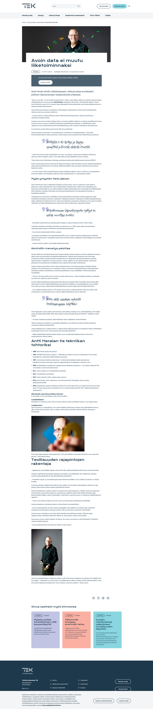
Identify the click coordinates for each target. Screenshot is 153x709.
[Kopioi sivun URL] (108, 598)
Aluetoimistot (84, 684)
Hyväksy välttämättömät (103, 701)
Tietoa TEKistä (95, 15)
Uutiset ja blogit (54, 15)
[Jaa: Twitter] (103, 598)
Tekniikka (36, 71)
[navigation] (130, 6)
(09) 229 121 (25, 688)
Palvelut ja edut (27, 15)
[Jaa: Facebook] (93, 598)
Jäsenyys (41, 15)
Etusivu (24, 22)
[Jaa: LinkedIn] (98, 598)
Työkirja (107, 15)
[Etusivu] (29, 7)
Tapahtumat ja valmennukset (74, 15)
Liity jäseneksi (103, 6)
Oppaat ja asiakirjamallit (58, 687)
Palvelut (54, 680)
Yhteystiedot (83, 680)
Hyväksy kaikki (124, 701)
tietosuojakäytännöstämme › (51, 705)
